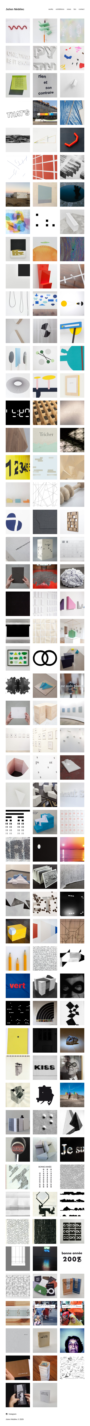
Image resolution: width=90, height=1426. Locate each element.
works (51, 9)
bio (75, 9)
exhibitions (60, 9)
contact (81, 9)
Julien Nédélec (15, 9)
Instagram (12, 1414)
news (69, 9)
